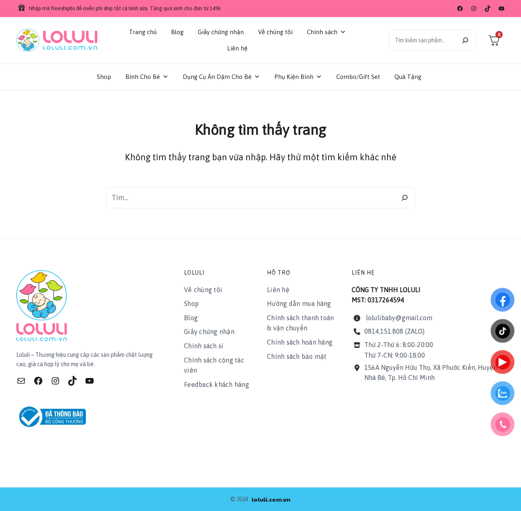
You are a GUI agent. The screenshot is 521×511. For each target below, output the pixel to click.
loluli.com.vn (271, 499)
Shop (104, 76)
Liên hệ (237, 48)
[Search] (404, 197)
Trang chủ (143, 31)
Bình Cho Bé (142, 76)
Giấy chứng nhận (221, 31)
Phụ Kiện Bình (293, 76)
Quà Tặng (407, 76)
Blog (177, 31)
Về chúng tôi (275, 31)
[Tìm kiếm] (465, 40)
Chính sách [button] (322, 31)
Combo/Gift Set (358, 76)
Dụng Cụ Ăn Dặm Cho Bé (217, 76)
